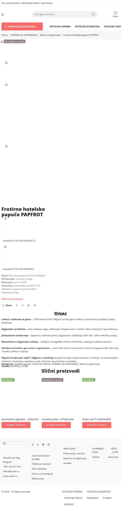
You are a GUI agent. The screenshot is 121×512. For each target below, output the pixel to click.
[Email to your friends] (34, 305)
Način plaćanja (39, 468)
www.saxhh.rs (10, 476)
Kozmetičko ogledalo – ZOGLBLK (20, 419)
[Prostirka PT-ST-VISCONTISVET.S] (2, 228)
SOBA (25, 366)
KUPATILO (16, 366)
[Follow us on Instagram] (48, 444)
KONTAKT (69, 504)
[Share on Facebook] (23, 305)
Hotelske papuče (22, 364)
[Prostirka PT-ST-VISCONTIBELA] (2, 256)
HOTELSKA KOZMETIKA (87, 26)
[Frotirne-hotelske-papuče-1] (16, 50)
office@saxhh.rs (11, 471)
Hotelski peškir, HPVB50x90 (58, 419)
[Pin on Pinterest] (28, 305)
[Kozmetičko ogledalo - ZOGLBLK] (20, 396)
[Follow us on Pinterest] (43, 444)
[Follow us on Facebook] (38, 444)
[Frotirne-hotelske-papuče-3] (36, 175)
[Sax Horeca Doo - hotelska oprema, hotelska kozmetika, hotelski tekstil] (10, 14)
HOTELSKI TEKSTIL (41, 364)
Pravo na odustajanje (42, 473)
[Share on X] (17, 305)
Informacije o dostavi (74, 453)
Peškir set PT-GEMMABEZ (96, 419)
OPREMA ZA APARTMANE (24, 35)
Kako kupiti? (69, 448)
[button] (16, 425)
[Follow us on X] (33, 445)
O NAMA (107, 498)
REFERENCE (92, 498)
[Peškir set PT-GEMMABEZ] (101, 396)
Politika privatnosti (41, 464)
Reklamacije (38, 478)
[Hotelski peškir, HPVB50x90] (60, 396)
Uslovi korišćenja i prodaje (41, 457)
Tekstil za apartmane (50, 35)
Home (4, 35)
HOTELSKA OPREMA (60, 26)
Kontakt (67, 463)
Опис (60, 313)
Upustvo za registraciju (75, 458)
